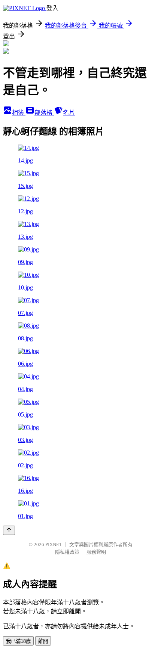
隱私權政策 (67, 552)
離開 (43, 641)
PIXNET (53, 544)
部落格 (44, 112)
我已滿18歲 (18, 641)
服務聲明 (96, 552)
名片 (69, 112)
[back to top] (9, 530)
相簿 (18, 112)
